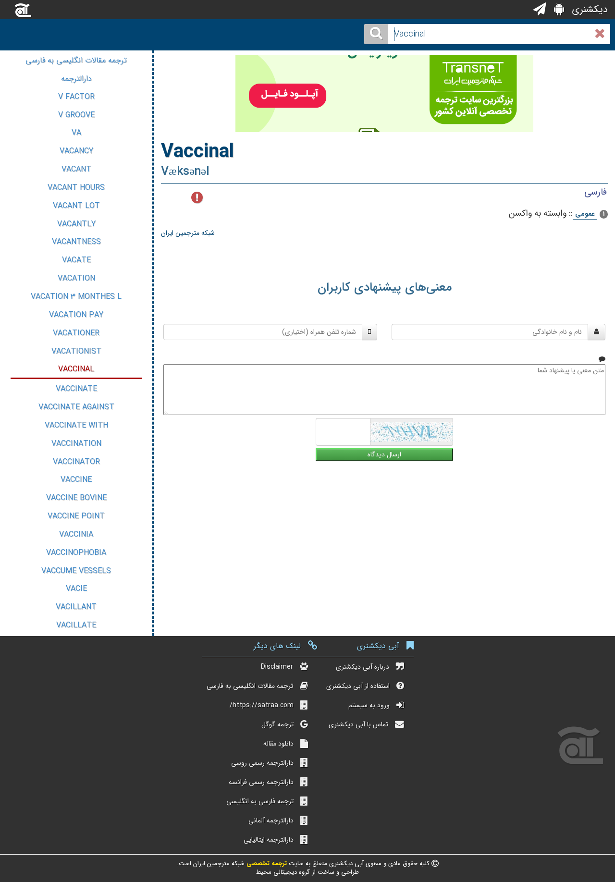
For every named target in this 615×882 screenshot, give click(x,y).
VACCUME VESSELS (76, 571)
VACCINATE (76, 389)
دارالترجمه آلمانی (271, 820)
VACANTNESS (76, 242)
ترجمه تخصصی (266, 863)
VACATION (76, 278)
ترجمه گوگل (277, 724)
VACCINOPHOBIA (76, 553)
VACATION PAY (76, 315)
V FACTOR (76, 97)
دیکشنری (588, 9)
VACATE (76, 260)
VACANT (76, 169)
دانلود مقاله (278, 743)
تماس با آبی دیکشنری (358, 724)
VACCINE (76, 480)
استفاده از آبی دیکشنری (358, 686)
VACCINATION (76, 444)
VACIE (76, 589)
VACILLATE (76, 625)
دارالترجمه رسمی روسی (262, 763)
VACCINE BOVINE (76, 498)
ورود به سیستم (369, 705)
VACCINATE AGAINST (76, 407)
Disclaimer (277, 667)
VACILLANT (76, 607)
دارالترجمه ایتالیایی (269, 839)
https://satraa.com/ (262, 705)
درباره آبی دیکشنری (362, 667)
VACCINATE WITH (76, 425)
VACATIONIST (76, 351)
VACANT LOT (76, 206)
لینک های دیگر (277, 646)
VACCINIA (76, 534)
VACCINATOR (76, 462)
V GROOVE (76, 115)
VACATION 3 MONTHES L (76, 297)
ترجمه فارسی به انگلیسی (260, 801)
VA (76, 133)
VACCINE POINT (76, 516)
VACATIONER (76, 333)
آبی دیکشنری (378, 646)
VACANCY (76, 151)
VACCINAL (76, 369)
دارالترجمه (76, 79)
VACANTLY (76, 224)
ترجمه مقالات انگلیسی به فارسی (76, 60)
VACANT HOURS (76, 188)
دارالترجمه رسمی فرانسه (261, 782)
